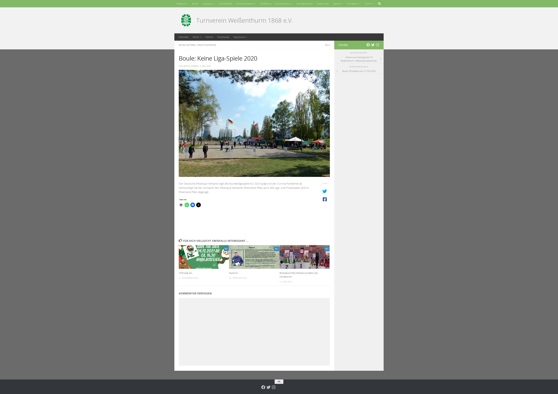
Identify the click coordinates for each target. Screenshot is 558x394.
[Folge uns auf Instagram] (377, 45)
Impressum (239, 37)
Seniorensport (282, 3)
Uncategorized (206, 45)
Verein (196, 37)
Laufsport (207, 3)
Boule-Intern (187, 45)
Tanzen (337, 3)
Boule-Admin (191, 66)
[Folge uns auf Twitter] (373, 45)
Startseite (183, 37)
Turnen (368, 3)
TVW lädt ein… (186, 273)
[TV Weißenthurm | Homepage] (186, 20)
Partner (209, 37)
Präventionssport (245, 3)
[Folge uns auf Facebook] (368, 45)
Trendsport (352, 3)
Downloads (223, 37)
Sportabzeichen (304, 3)
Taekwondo (323, 3)
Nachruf (233, 273)
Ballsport (181, 3)
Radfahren (265, 3)
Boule (195, 3)
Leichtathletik (225, 3)
